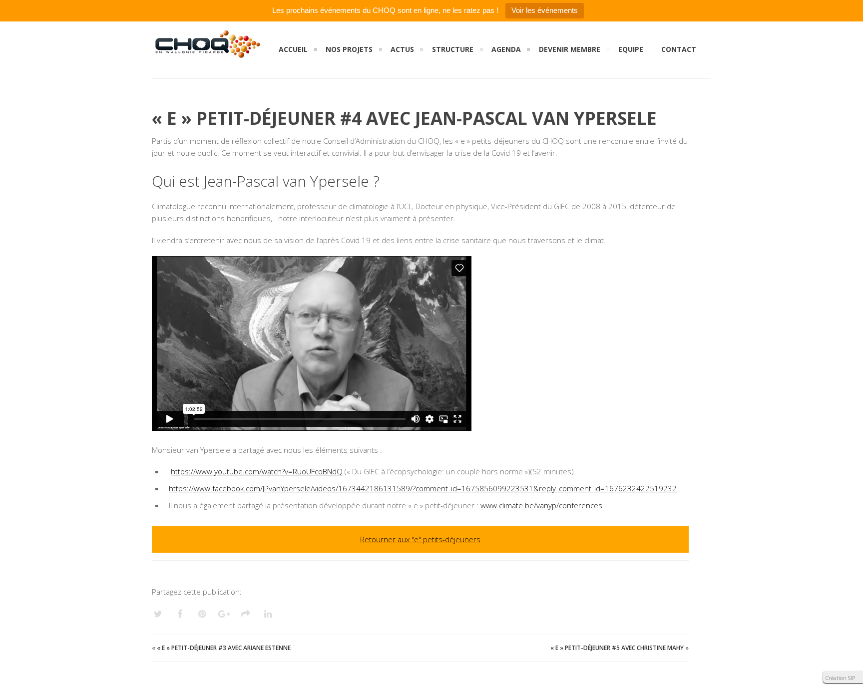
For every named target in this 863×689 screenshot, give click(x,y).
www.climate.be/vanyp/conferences (541, 505)
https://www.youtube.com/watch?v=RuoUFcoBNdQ (257, 471)
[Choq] (207, 53)
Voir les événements (544, 10)
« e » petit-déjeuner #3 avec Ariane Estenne (224, 648)
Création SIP (840, 678)
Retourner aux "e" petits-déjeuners (420, 539)
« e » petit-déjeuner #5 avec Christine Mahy (617, 648)
